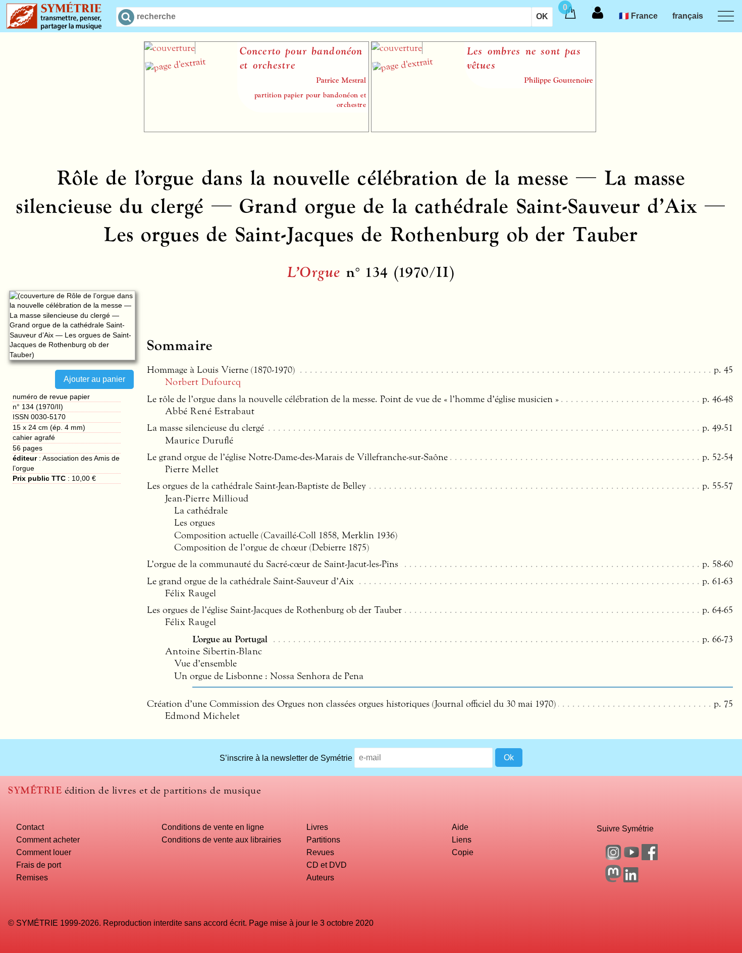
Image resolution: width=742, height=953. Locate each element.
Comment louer (43, 852)
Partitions (323, 839)
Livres (317, 826)
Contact (30, 826)
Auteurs (320, 877)
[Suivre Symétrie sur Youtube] (631, 857)
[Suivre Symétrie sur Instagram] (613, 857)
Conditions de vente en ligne (213, 826)
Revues (320, 852)
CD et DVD (326, 864)
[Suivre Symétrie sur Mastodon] (613, 879)
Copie (462, 852)
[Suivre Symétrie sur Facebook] (650, 857)
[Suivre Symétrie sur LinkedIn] (631, 879)
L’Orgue (314, 272)
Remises (32, 877)
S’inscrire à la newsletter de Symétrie (286, 757)
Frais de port (38, 864)
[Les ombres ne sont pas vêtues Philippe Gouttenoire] (483, 129)
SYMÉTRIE (35, 790)
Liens (461, 839)
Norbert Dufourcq (203, 382)
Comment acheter (48, 839)
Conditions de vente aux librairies (221, 839)
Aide (460, 826)
